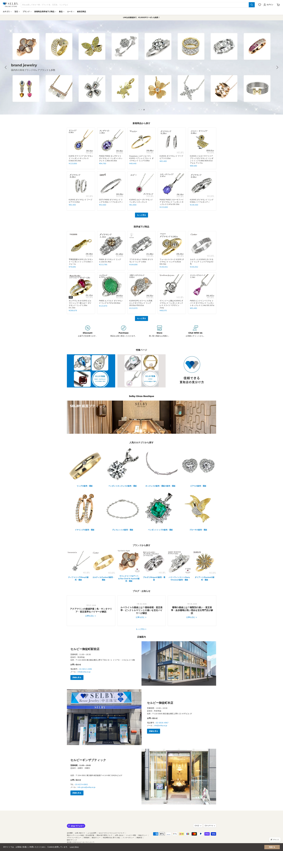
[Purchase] (124, 331)
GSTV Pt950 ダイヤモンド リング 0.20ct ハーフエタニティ (111, 200)
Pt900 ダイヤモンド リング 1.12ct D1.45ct (110, 260)
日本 (209, 826)
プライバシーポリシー (74, 838)
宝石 (16, 11)
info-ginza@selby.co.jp (86, 787)
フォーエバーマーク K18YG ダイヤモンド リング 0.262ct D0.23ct (172, 261)
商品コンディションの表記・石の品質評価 (80, 835)
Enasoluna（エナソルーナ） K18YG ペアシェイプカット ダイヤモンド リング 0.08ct (141, 158)
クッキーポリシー (128, 838)
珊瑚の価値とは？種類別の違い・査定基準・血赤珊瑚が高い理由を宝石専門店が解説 (192, 610)
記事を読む (90, 616)
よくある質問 (92, 833)
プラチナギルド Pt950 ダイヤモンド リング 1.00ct (141, 260)
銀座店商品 (81, 11)
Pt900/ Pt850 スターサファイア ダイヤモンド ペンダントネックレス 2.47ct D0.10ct (172, 202)
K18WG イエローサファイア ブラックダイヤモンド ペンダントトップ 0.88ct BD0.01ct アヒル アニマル (201, 159)
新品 (61, 11)
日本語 (197, 826)
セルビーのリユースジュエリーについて (111, 833)
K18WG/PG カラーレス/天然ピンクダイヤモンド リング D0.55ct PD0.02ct (140, 303)
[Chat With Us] (195, 331)
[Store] (159, 331)
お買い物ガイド (80, 833)
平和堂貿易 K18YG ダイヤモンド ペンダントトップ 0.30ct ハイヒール (81, 261)
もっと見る (141, 215)
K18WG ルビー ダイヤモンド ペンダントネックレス (141, 200)
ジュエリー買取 (131, 835)
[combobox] (135, 4)
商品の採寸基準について (104, 835)
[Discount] (88, 331)
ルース (70, 11)
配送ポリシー (96, 838)
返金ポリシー (142, 835)
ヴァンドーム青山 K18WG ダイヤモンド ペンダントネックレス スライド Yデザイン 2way (171, 304)
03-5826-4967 (162, 723)
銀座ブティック (72, 840)
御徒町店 (139, 838)
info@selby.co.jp (83, 672)
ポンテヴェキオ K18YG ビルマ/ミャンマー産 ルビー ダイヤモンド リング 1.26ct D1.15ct (80, 304)
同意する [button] (272, 847)
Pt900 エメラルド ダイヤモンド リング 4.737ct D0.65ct (111, 302)
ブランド (26, 11)
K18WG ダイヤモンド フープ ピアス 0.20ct (171, 157)
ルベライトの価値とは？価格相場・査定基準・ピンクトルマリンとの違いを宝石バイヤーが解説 (141, 610)
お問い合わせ (119, 835)
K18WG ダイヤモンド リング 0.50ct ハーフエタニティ (201, 200)
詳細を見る (77, 677)
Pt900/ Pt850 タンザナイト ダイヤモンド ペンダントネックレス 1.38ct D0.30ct (110, 158)
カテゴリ (6, 11)
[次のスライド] (277, 67)
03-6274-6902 (81, 784)
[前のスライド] (6, 67)
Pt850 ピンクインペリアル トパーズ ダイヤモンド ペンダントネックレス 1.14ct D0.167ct (202, 303)
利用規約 (86, 838)
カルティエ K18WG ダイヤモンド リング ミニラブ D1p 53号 (201, 261)
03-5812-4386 (85, 669)
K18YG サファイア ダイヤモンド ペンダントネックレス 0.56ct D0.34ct (81, 158)
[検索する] (252, 4)
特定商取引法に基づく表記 (111, 838)
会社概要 (70, 833)
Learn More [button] (74, 847)
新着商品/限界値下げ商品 (44, 11)
